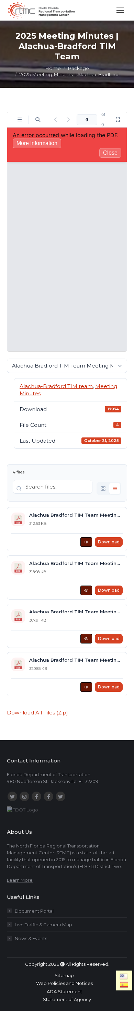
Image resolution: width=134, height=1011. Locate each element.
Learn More (20, 880)
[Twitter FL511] (12, 796)
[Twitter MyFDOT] (60, 796)
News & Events (31, 938)
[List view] (114, 488)
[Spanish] (124, 984)
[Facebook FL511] (36, 796)
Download (109, 541)
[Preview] (86, 542)
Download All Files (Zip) (37, 712)
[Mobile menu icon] (120, 10)
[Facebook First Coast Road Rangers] (48, 796)
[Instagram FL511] (24, 796)
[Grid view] (103, 488)
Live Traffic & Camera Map (43, 924)
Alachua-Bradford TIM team (56, 386)
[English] (124, 976)
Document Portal (34, 911)
